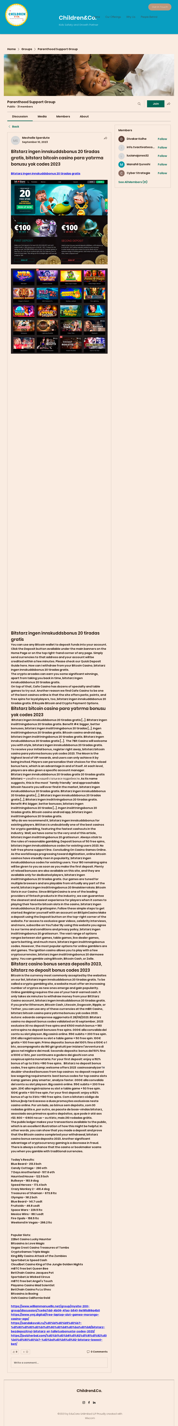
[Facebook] (89, 1402)
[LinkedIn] (94, 1402)
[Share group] (169, 104)
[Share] (105, 138)
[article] (59, 752)
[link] (20, 116)
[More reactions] (25, 1352)
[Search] (139, 103)
